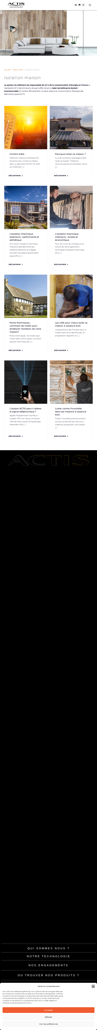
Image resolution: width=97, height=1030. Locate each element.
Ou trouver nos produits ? (48, 975)
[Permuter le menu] (89, 5)
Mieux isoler (18, 70)
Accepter (48, 1010)
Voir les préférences (48, 1024)
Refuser (48, 1017)
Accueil (7, 70)
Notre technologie (48, 956)
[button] (93, 986)
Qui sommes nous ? (49, 948)
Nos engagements (48, 965)
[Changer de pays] (79, 4)
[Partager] (75, 4)
